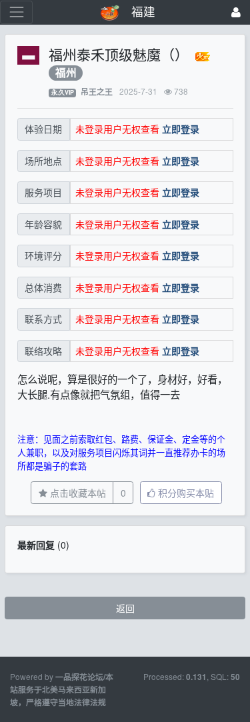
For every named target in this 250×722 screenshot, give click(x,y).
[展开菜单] (16, 12)
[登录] (236, 12)
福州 (66, 73)
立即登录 (180, 128)
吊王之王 (97, 91)
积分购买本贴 (184, 492)
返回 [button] (125, 608)
